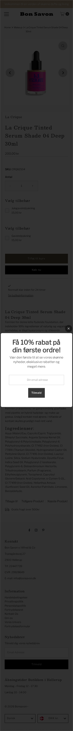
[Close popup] (68, 328)
